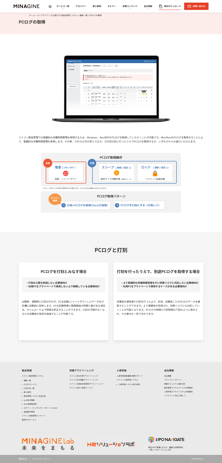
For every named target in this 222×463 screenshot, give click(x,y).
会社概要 (167, 376)
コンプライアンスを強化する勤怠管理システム (57, 15)
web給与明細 (29, 400)
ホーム (32, 15)
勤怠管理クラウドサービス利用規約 (178, 388)
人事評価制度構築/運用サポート (130, 376)
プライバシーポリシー (173, 380)
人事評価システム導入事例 (129, 384)
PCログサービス (30, 384)
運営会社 (22, 459)
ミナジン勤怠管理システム (32, 376)
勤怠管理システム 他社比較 (35, 396)
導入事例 (27, 392)
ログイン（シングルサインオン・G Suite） (41, 408)
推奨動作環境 (29, 412)
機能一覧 (83, 15)
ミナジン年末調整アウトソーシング (83, 380)
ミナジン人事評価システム (127, 380)
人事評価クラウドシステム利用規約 (178, 392)
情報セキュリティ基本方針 (174, 384)
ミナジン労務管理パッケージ (33, 416)
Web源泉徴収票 (30, 404)
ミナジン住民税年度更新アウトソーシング (86, 384)
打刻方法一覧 (29, 388)
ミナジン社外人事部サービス (81, 388)
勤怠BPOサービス (29, 420)
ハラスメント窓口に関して (175, 396)
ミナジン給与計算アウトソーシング (83, 376)
